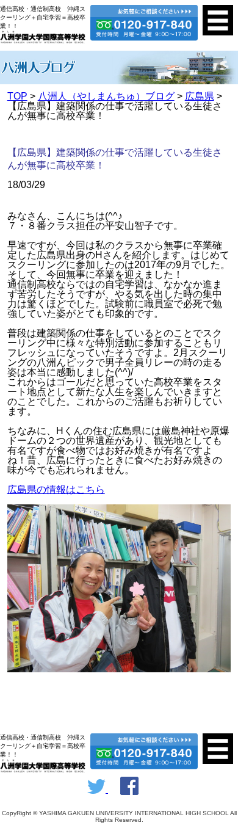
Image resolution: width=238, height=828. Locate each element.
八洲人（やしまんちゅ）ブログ (106, 96)
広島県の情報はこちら (56, 489)
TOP (17, 96)
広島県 (199, 96)
